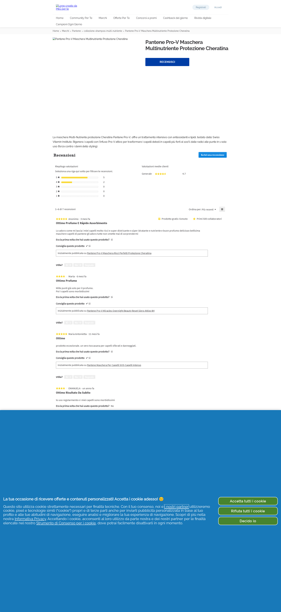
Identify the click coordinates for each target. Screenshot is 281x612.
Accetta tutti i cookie (248, 501)
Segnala (89, 265)
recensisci (167, 61)
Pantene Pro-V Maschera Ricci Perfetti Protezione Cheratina (119, 253)
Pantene (76, 31)
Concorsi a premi (146, 18)
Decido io (248, 521)
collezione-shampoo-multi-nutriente (103, 31)
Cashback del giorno (175, 18)
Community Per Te (81, 18)
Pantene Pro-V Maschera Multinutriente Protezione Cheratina (157, 31)
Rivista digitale (202, 18)
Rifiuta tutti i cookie (248, 511)
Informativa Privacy (30, 519)
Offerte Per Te (121, 18)
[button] (200, 7)
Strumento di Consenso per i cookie (66, 523)
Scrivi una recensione (214, 155)
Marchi (103, 18)
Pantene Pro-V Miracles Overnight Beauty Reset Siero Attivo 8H (120, 310)
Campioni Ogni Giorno (69, 24)
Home (59, 18)
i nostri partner (176, 507)
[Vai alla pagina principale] (69, 7)
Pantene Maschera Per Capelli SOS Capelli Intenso (114, 365)
